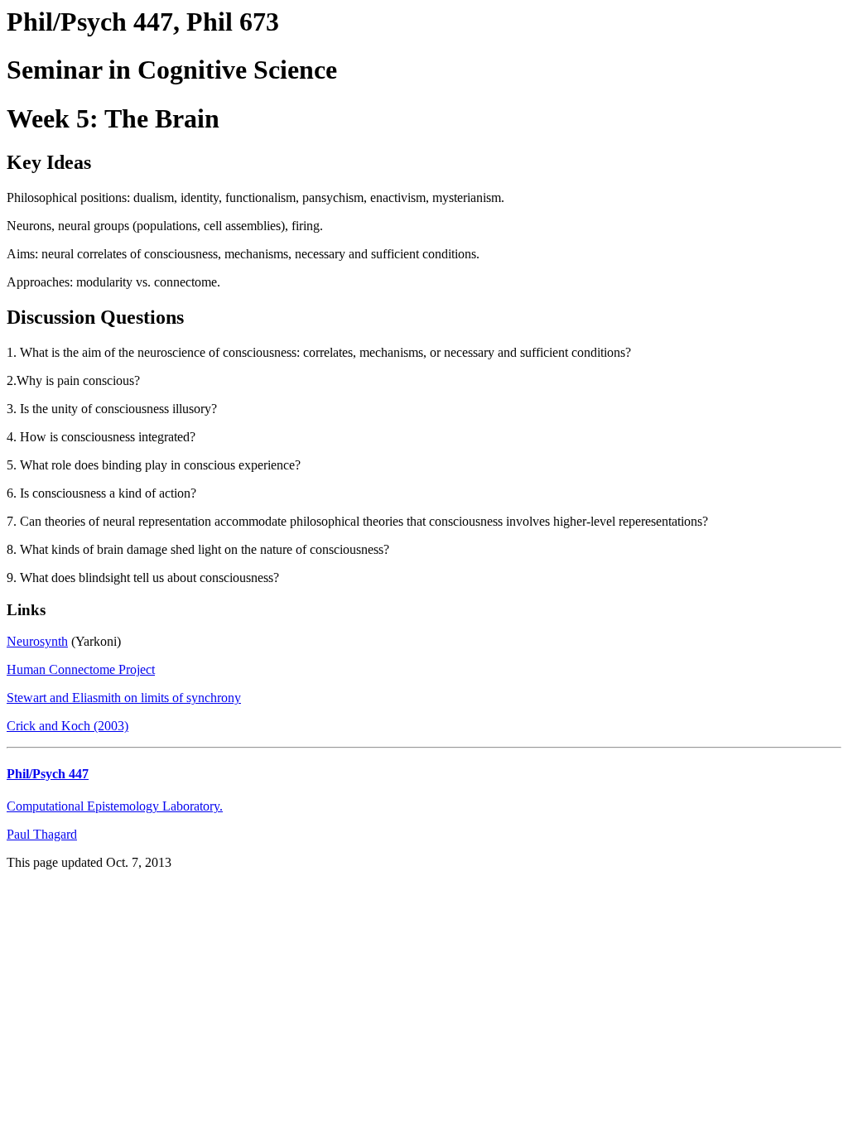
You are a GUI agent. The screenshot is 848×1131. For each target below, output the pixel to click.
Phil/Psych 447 (48, 774)
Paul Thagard (42, 834)
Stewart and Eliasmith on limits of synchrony (124, 698)
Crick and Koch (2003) (67, 726)
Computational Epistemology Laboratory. (115, 806)
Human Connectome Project (81, 669)
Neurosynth (37, 641)
